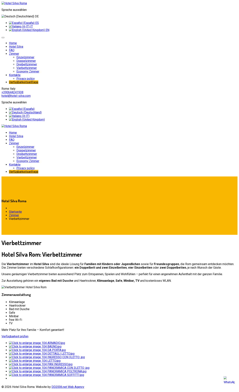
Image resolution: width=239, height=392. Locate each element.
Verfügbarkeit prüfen (14, 336)
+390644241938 (12, 92)
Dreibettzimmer (26, 64)
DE (36, 16)
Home (13, 43)
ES (37, 23)
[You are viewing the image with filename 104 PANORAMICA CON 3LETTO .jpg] (49, 368)
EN (47, 30)
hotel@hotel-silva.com (16, 96)
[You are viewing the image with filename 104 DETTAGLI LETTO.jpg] (42, 353)
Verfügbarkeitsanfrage (23, 82)
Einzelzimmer (25, 57)
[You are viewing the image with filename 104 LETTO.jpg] (34, 360)
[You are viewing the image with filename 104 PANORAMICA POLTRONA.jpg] (47, 371)
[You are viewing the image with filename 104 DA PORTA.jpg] (37, 350)
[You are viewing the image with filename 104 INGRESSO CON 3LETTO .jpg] (47, 357)
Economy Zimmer (27, 71)
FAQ (11, 50)
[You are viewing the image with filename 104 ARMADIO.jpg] (37, 343)
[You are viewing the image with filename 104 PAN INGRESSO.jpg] (40, 364)
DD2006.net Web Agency (68, 387)
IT (31, 26)
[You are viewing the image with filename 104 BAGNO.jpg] (35, 346)
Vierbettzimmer (26, 68)
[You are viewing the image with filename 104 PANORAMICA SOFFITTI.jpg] (46, 375)
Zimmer (14, 54)
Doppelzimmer (26, 61)
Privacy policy (25, 78)
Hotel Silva (16, 46)
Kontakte (15, 75)
